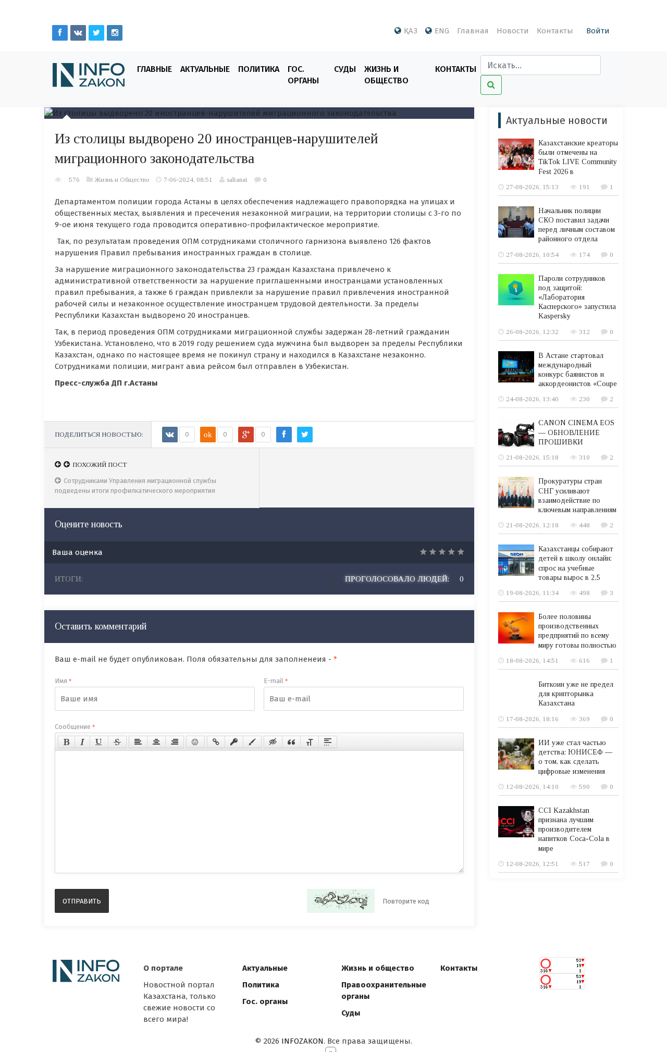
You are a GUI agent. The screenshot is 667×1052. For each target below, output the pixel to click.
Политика (258, 69)
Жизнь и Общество (386, 74)
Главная (473, 30)
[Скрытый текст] (273, 742)
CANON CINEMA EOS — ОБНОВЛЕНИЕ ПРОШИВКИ (576, 432)
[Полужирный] (66, 742)
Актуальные (205, 69)
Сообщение (75, 727)
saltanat (237, 179)
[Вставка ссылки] (216, 742)
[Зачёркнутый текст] (117, 742)
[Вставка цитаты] (291, 742)
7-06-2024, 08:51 (188, 179)
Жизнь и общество (377, 968)
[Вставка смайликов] (195, 742)
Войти (598, 30)
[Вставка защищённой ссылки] (234, 742)
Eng (442, 30)
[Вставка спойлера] (327, 742)
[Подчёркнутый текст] (99, 742)
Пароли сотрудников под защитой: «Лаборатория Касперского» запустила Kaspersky (577, 297)
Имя (63, 681)
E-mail (276, 681)
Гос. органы (303, 74)
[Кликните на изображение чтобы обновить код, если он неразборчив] (341, 901)
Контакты (555, 30)
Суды (345, 69)
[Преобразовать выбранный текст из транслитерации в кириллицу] (309, 742)
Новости (513, 30)
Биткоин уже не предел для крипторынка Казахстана (575, 693)
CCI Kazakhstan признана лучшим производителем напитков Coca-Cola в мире (574, 829)
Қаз (410, 30)
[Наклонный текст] (82, 742)
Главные (154, 69)
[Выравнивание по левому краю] (138, 742)
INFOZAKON (302, 1041)
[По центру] (156, 742)
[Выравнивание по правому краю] (174, 742)
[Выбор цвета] (252, 742)
